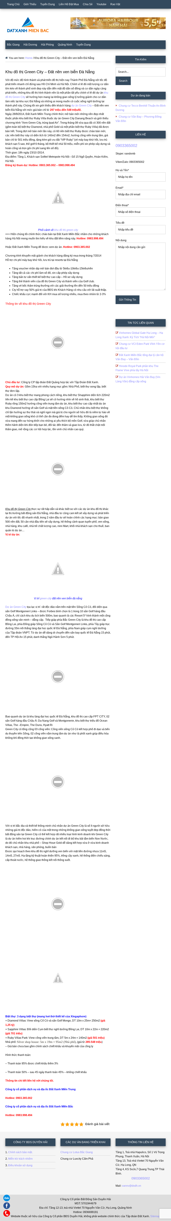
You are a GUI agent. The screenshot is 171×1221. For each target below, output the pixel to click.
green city (45, 598)
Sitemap (155, 1216)
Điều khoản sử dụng (20, 1165)
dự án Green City (81, 105)
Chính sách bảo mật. (20, 1152)
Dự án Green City (15, 606)
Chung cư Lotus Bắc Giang (76, 1152)
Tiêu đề (120, 222)
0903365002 (126, 145)
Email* (119, 187)
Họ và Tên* (122, 170)
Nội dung (121, 240)
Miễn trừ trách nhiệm (20, 1158)
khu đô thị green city (66, 230)
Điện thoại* (122, 205)
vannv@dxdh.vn (131, 1185)
